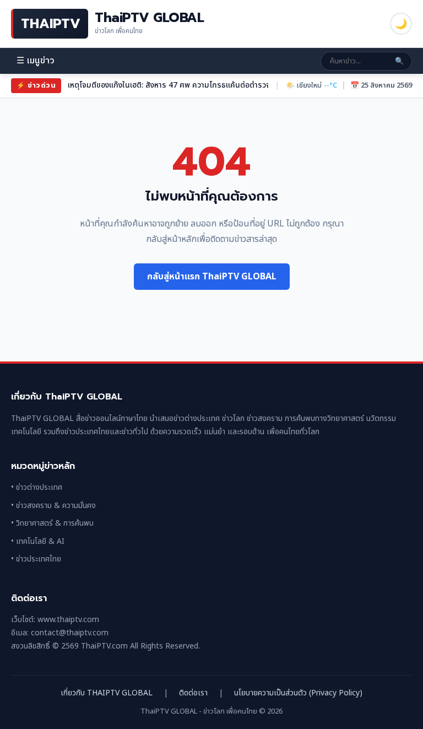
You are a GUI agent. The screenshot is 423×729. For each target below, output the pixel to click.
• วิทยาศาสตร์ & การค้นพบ (52, 523)
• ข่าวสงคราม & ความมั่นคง (53, 505)
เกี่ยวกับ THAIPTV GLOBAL (107, 693)
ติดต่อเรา (193, 693)
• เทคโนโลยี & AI (37, 541)
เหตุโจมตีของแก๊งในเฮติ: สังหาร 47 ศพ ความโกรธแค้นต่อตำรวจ (169, 85)
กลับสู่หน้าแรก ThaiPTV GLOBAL (211, 276)
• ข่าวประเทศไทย (36, 559)
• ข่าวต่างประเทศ (36, 487)
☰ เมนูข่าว (36, 60)
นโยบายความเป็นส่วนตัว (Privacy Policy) (298, 693)
